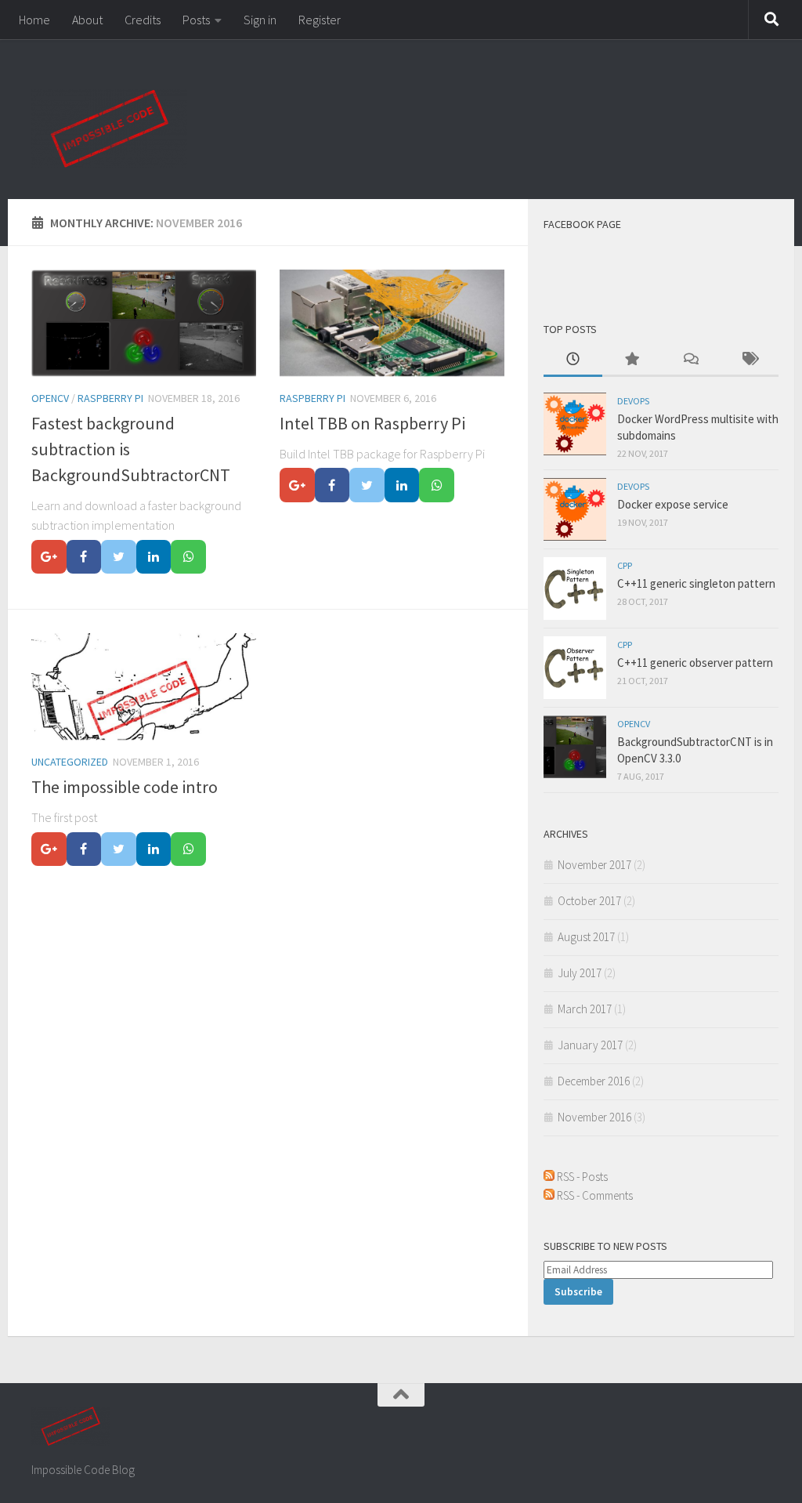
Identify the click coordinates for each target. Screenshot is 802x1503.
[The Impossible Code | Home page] (109, 128)
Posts (196, 19)
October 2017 (589, 900)
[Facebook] (84, 557)
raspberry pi (110, 398)
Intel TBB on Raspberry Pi (372, 423)
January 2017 (590, 1045)
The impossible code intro (124, 787)
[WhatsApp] (188, 557)
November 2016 (594, 1117)
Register (319, 19)
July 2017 (580, 972)
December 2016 (594, 1081)
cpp (624, 565)
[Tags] (749, 360)
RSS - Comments (595, 1195)
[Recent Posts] (573, 360)
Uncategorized (69, 762)
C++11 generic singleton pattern (696, 583)
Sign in (260, 19)
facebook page (582, 224)
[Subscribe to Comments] (549, 1195)
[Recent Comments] (690, 360)
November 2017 (594, 864)
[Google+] (49, 557)
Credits (143, 19)
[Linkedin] (154, 557)
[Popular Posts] (631, 360)
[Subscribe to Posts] (549, 1176)
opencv (50, 398)
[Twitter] (118, 557)
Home (34, 19)
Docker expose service (672, 504)
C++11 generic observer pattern (695, 662)
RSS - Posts (582, 1176)
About (87, 19)
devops (633, 401)
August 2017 (586, 936)
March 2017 (585, 1008)
